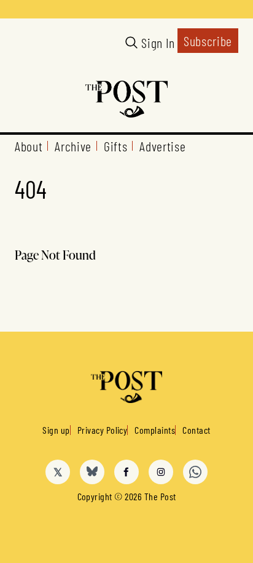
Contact (196, 430)
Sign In (158, 42)
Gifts (115, 146)
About (28, 146)
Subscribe (208, 41)
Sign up (55, 430)
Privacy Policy (102, 430)
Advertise (162, 146)
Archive (73, 146)
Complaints (154, 430)
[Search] (131, 42)
